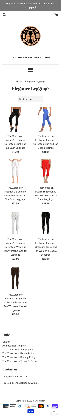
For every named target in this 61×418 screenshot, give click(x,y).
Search (6, 341)
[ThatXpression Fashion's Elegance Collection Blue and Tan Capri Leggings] (46, 120)
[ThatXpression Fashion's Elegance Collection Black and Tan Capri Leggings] (15, 120)
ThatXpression (38, 401)
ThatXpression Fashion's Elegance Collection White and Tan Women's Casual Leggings (15, 247)
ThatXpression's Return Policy (18, 353)
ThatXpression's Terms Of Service (20, 361)
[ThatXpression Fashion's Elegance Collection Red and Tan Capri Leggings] (46, 171)
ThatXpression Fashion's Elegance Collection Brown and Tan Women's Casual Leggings (15, 302)
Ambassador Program (14, 345)
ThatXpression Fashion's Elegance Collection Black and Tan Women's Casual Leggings (45, 247)
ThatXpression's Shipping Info (18, 349)
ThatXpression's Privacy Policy (19, 357)
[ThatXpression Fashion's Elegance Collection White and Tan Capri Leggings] (15, 171)
